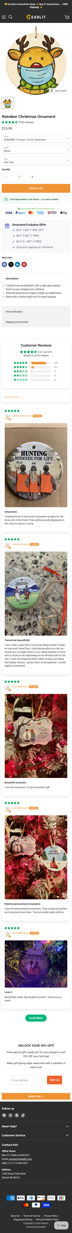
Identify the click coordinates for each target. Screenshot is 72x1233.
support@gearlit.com (20, 1159)
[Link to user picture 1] (36, 465)
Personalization (14, 311)
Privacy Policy (51, 1216)
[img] (12, 410)
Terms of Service (31, 1216)
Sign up (54, 1079)
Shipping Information (17, 322)
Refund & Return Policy (47, 1219)
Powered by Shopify (36, 1227)
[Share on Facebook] (4, 264)
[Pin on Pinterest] (24, 264)
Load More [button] (36, 1018)
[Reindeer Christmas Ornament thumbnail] (7, 103)
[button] (10, 122)
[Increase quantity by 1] (32, 176)
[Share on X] (11, 264)
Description (12, 278)
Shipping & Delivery (22, 1219)
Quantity (6, 169)
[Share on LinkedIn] (17, 264)
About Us (15, 1216)
